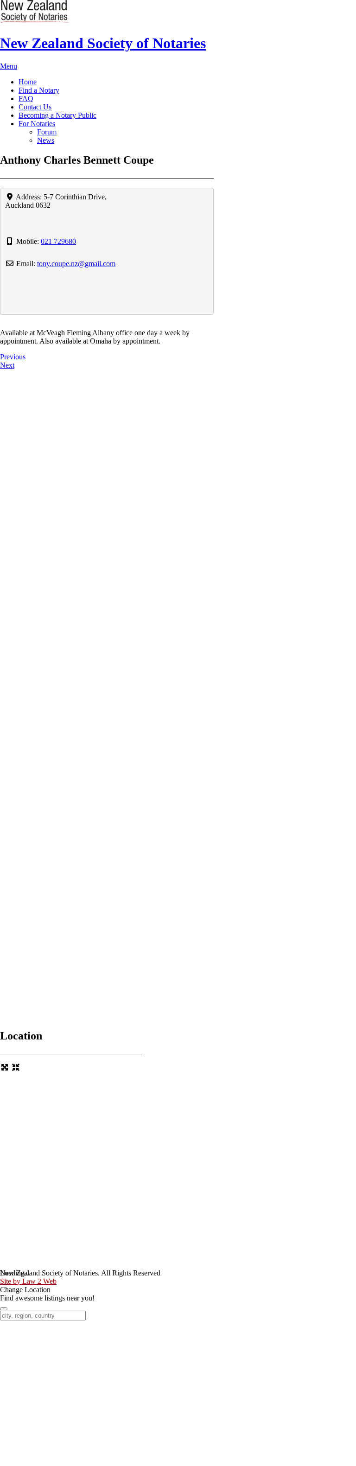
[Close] (3, 1308)
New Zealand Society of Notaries (103, 43)
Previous (12, 357)
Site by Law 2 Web (28, 1281)
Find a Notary (39, 90)
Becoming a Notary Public (57, 115)
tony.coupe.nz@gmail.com (76, 264)
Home (28, 82)
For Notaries (37, 123)
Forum (47, 132)
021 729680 (58, 241)
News (45, 140)
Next (7, 365)
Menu (8, 66)
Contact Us (35, 107)
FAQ (26, 98)
